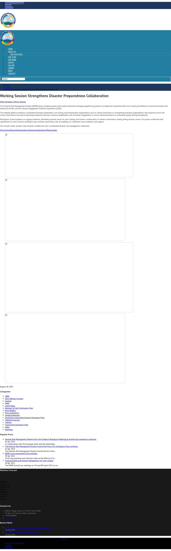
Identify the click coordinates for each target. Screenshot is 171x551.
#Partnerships (51, 130)
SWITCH (64, 539)
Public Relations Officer (9, 102)
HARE (7, 403)
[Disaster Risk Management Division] (8, 27)
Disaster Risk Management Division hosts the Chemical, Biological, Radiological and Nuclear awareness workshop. (51, 439)
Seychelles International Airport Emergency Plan (24, 417)
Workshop (9, 429)
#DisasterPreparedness (19, 130)
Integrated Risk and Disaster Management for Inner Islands (29, 460)
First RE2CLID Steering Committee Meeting (22, 532)
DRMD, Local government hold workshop (21, 453)
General (22, 102)
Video (7, 427)
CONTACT (12, 73)
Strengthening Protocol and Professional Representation (28, 527)
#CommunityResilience (37, 130)
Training (8, 422)
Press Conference (12, 413)
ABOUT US (12, 51)
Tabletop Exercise (12, 420)
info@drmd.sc (10, 518)
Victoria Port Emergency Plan (16, 425)
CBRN (7, 396)
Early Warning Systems (14, 398)
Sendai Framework (12, 415)
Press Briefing (10, 410)
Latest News (10, 406)
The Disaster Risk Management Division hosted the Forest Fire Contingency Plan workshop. (41, 446)
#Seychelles (5, 130)
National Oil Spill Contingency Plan (19, 408)
